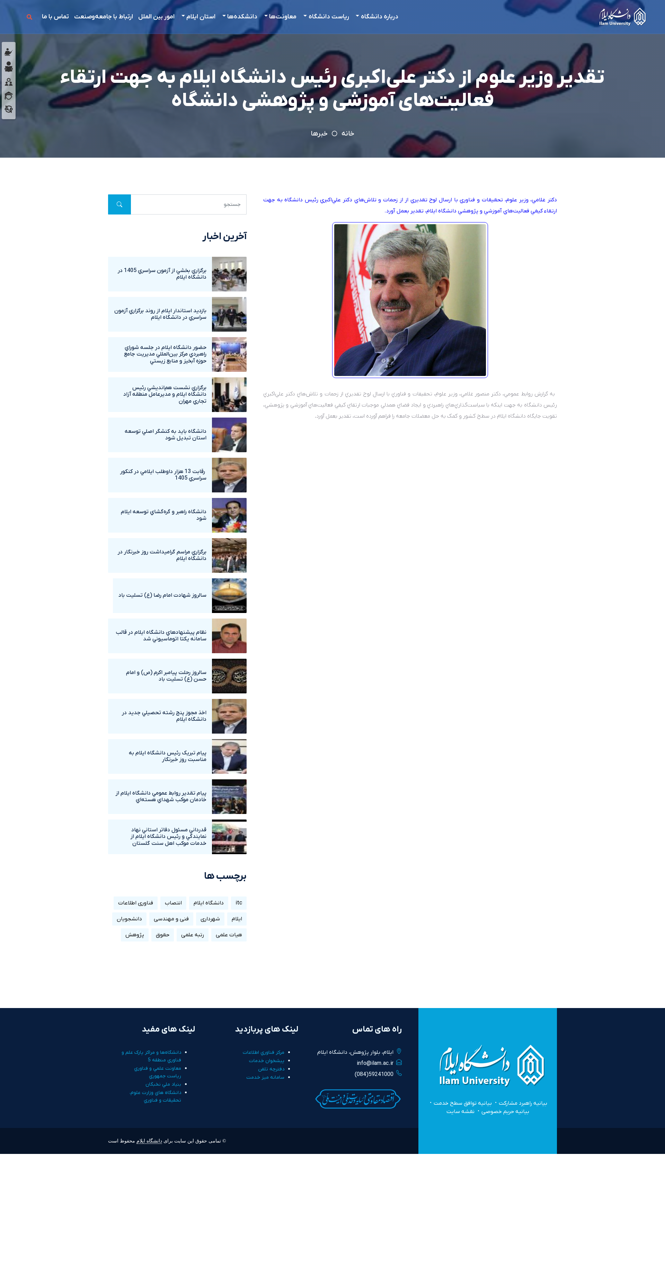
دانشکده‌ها (242, 17)
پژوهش (134, 934)
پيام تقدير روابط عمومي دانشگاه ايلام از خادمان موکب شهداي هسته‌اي (161, 796)
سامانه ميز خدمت (265, 1077)
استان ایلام (200, 17)
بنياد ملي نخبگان (163, 1084)
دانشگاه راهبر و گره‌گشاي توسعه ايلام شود (163, 515)
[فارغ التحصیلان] (9, 95)
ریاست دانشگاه (329, 17)
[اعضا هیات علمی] (9, 51)
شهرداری (210, 919)
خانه (348, 133)
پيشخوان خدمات (266, 1061)
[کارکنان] (9, 81)
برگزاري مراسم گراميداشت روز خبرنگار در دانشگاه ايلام (162, 555)
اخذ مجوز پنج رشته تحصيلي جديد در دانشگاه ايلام (164, 716)
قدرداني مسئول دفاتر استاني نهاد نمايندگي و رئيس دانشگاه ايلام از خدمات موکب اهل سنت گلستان (168, 836)
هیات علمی (229, 934)
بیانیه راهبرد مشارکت (523, 1103)
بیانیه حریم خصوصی (505, 1111)
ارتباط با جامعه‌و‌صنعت (103, 17)
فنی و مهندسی (171, 919)
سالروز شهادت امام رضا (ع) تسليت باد (162, 595)
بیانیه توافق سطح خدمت (463, 1103)
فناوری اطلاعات (135, 903)
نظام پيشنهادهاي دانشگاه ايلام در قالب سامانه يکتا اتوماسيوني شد (161, 635)
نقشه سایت (460, 1111)
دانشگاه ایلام (209, 903)
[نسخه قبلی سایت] (9, 108)
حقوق (162, 934)
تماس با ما (55, 17)
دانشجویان (129, 919)
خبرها (319, 133)
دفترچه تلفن (271, 1069)
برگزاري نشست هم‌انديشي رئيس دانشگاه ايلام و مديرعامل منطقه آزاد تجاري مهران (164, 394)
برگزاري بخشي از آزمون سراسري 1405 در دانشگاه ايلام (162, 274)
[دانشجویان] (9, 66)
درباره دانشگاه (379, 17)
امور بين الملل (156, 17)
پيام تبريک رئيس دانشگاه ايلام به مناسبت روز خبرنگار (167, 756)
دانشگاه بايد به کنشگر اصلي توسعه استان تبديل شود (165, 434)
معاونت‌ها (282, 17)
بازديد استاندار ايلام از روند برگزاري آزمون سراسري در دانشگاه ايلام (160, 314)
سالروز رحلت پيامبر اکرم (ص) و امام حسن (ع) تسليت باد (166, 676)
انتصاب (173, 903)
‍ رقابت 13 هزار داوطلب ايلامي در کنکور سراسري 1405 (163, 475)
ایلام (237, 919)
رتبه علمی (192, 934)
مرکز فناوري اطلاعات (263, 1052)
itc (239, 903)
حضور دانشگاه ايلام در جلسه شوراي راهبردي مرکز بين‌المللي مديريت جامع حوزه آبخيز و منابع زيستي (165, 354)
